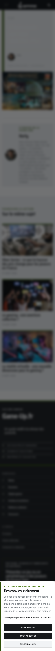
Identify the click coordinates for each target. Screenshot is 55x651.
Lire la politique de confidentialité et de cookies (27, 617)
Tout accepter (28, 636)
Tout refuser (28, 627)
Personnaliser (28, 644)
